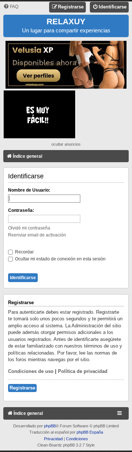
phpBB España (90, 432)
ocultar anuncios (66, 144)
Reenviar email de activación (37, 235)
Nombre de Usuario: (29, 190)
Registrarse (22, 388)
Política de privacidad (82, 371)
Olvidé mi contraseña (29, 228)
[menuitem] (10, 7)
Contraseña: (21, 210)
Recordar (24, 252)
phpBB (50, 426)
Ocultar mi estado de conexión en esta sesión (60, 258)
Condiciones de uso (31, 371)
